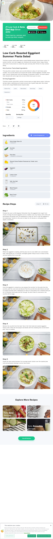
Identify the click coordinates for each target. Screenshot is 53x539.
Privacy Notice (27, 533)
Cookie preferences (9, 536)
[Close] (50, 525)
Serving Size (19, 114)
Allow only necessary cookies (44, 536)
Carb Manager (8, 3)
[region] (26, 531)
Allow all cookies (31, 536)
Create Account (42, 27)
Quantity (8, 114)
